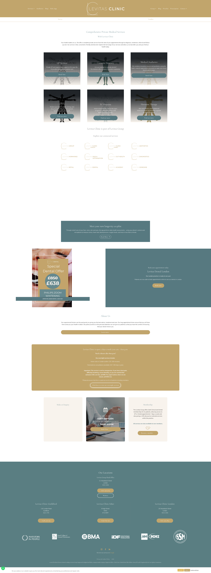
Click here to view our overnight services (105, 385)
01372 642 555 (105, 520)
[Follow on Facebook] (105, 549)
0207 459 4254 (105, 418)
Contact (183, 8)
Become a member (147, 433)
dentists (95, 69)
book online (106, 424)
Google (112, 553)
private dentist (111, 67)
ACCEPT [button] (181, 570)
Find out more (62, 116)
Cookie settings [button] (194, 570)
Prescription (174, 8)
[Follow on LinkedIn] (109, 549)
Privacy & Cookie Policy (103, 559)
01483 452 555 (46, 521)
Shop (46, 8)
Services (30, 8)
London (150, 19)
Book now (158, 285)
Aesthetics (40, 8)
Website (105, 495)
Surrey (60, 19)
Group (152, 8)
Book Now (62, 74)
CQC (113, 559)
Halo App (53, 8)
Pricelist (165, 8)
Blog (159, 8)
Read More (104, 237)
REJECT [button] (187, 570)
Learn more (105, 332)
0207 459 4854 (164, 521)
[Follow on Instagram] (101, 549)
